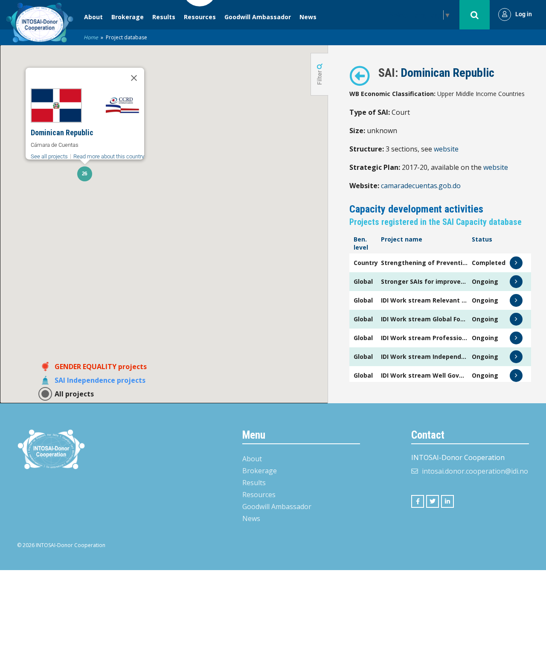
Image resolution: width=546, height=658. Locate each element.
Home (91, 37)
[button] (84, 173)
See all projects (49, 156)
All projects (74, 394)
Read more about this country (108, 156)
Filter (319, 77)
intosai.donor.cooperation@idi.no (475, 471)
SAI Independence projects (100, 380)
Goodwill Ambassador (257, 17)
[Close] (134, 78)
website (446, 149)
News (308, 17)
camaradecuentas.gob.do (421, 185)
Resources (200, 17)
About (93, 17)
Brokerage (127, 17)
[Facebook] (417, 501)
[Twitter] (432, 501)
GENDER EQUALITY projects (101, 366)
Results (163, 17)
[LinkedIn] (447, 501)
